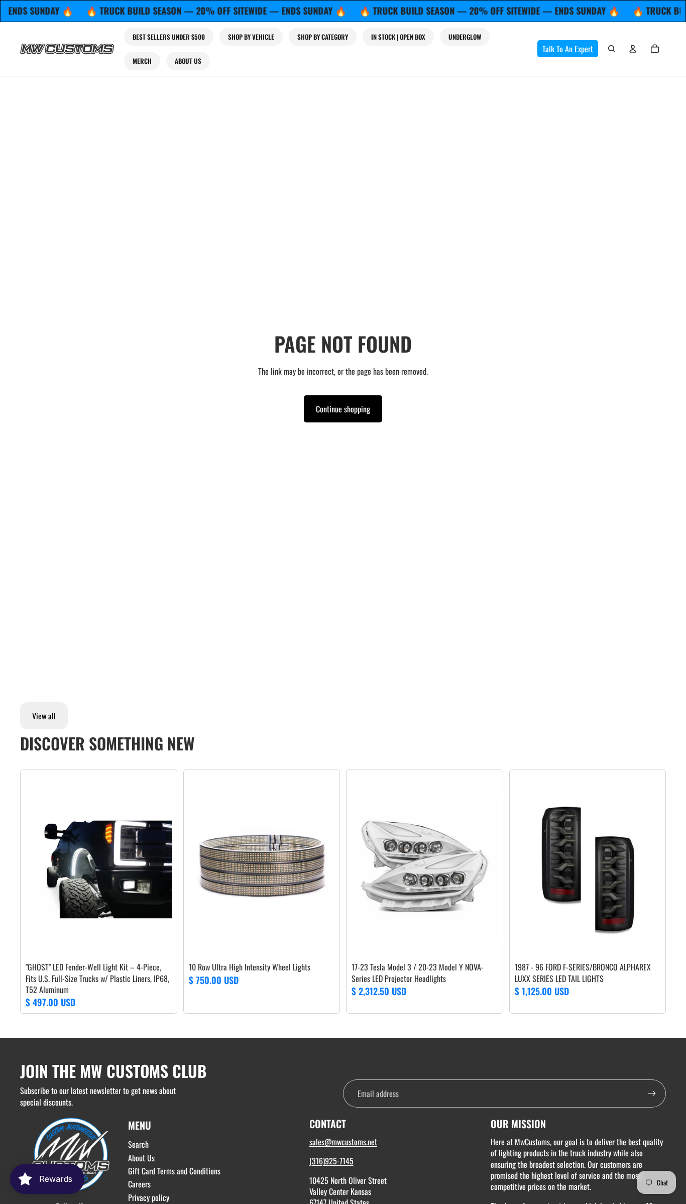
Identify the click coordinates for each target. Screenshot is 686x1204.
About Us (141, 1158)
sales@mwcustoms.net (343, 1142)
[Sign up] (651, 1093)
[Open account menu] (633, 49)
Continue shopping (343, 409)
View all (44, 716)
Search (138, 1144)
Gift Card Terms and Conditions (174, 1171)
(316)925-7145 (331, 1161)
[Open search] (612, 49)
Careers (139, 1184)
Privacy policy (148, 1197)
